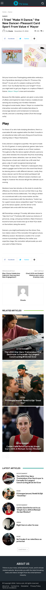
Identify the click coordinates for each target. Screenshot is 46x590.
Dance (10, 12)
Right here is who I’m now (27, 525)
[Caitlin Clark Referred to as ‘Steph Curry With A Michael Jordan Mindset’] (23, 429)
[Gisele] (4, 31)
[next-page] (7, 456)
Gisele (10, 31)
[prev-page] (3, 456)
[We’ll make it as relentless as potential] (8, 539)
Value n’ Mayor (13, 91)
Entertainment (22, 349)
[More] (34, 38)
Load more (22, 549)
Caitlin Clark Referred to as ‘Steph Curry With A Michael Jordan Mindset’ (23, 447)
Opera (19, 522)
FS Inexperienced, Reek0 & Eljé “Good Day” (23, 401)
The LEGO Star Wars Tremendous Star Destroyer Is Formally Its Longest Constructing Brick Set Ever (23, 354)
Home (4, 12)
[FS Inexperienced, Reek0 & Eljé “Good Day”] (23, 383)
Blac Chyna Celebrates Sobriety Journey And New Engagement (11, 275)
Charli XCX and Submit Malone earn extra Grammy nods (35, 275)
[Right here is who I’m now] (8, 524)
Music (22, 397)
